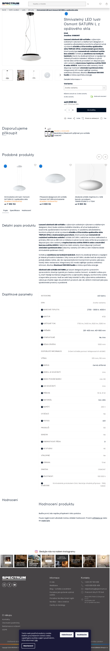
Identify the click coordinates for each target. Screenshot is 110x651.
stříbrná (102, 365)
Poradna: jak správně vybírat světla (62, 593)
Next (105, 156)
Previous (99, 156)
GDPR (4, 629)
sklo (104, 400)
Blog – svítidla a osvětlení (60, 589)
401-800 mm (100, 330)
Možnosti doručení (100, 96)
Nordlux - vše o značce (59, 601)
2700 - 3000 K (93, 309)
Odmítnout (67, 634)
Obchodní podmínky (11, 623)
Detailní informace (72, 79)
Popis (5, 210)
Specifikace (15, 210)
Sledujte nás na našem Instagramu (57, 551)
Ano (104, 337)
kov (100, 400)
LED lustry (101, 296)
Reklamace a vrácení (11, 626)
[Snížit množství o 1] (65, 110)
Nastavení (28, 646)
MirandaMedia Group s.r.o (99, 647)
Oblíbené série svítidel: (16, 641)
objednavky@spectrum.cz (96, 589)
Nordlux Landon (96, 641)
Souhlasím (82, 634)
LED (104, 421)
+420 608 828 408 (92, 585)
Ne (100, 337)
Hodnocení (26, 210)
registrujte (45, 520)
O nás (52, 582)
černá (95, 365)
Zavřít (76, 123)
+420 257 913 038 (92, 582)
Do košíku (91, 110)
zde (36, 640)
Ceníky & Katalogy (57, 605)
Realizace (54, 585)
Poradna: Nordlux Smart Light (62, 598)
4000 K (103, 309)
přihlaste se (97, 518)
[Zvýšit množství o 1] (73, 110)
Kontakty (6, 619)
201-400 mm (88, 330)
